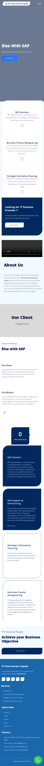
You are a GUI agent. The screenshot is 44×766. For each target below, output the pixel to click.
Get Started (9, 58)
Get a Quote (14, 225)
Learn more (11, 482)
